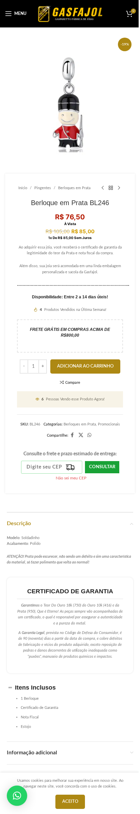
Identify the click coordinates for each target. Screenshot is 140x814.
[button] (17, 796)
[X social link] (80, 435)
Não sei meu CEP (71, 478)
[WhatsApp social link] (89, 435)
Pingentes (42, 188)
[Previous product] (103, 188)
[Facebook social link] (72, 435)
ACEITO (70, 801)
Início (22, 188)
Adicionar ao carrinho (85, 366)
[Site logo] (70, 13)
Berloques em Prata (74, 188)
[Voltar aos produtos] (111, 188)
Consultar (102, 467)
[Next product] (119, 188)
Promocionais (109, 424)
